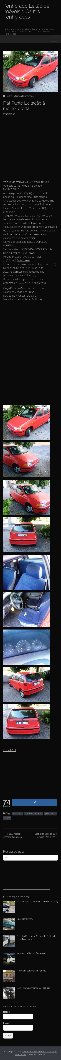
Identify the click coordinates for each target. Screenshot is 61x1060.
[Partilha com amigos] (34, 802)
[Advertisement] (30, 148)
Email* (6, 1023)
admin (9, 114)
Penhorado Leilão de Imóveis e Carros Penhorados (26, 11)
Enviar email (28, 253)
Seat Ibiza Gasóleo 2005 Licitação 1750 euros (46, 835)
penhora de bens (34, 813)
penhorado (50, 813)
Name (6, 1012)
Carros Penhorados (24, 96)
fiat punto (17, 813)
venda (7, 818)
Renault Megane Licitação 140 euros (12, 835)
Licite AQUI (9, 750)
